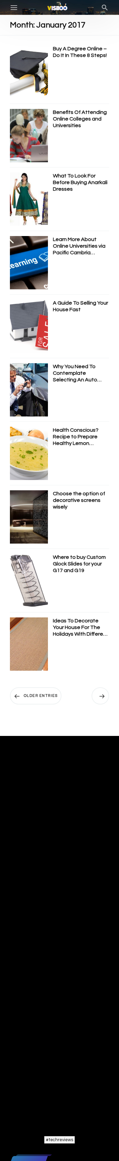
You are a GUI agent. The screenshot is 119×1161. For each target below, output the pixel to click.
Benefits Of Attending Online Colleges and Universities (80, 119)
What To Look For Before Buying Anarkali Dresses (80, 182)
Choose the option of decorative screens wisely (79, 500)
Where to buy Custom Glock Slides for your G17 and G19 (79, 564)
